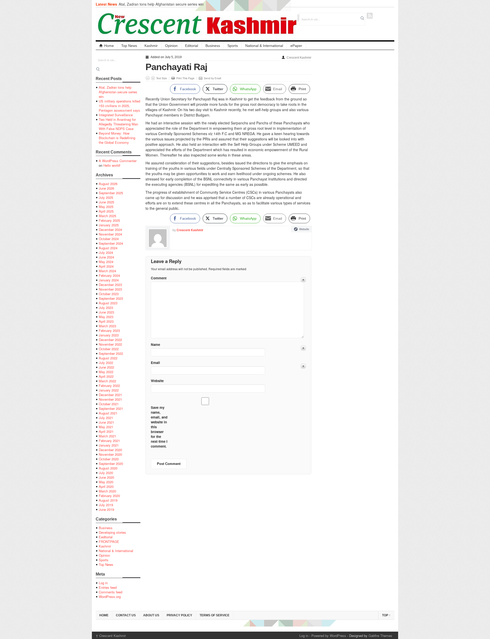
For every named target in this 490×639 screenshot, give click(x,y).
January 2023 (109, 335)
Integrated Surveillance (116, 114)
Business (212, 46)
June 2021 (106, 422)
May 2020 (106, 481)
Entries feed (108, 587)
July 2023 (106, 307)
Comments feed (110, 592)
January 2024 (109, 280)
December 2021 (110, 394)
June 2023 (106, 312)
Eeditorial (106, 536)
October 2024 (109, 238)
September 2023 (111, 298)
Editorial (191, 46)
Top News (129, 46)
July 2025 (106, 197)
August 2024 (108, 247)
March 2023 (107, 325)
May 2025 (106, 206)
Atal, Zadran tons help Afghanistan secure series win (161, 4)
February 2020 (109, 495)
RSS (370, 16)
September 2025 (111, 192)
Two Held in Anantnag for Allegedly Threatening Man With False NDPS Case (118, 124)
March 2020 (107, 491)
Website (304, 229)
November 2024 (110, 234)
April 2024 (106, 266)
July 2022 (106, 362)
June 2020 (106, 477)
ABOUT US (151, 615)
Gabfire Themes (380, 635)
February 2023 (109, 330)
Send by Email (212, 78)
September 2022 (111, 353)
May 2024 (106, 261)
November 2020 (110, 454)
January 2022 (109, 390)
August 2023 (108, 303)
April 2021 (106, 431)
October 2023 (109, 293)
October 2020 (109, 459)
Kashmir (151, 46)
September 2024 (111, 243)
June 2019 (106, 509)
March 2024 (107, 270)
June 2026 (106, 188)
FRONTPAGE (109, 541)
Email (155, 362)
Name (155, 344)
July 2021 (106, 417)
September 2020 (111, 463)
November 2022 (110, 344)
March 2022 (107, 381)
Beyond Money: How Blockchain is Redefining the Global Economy (117, 138)
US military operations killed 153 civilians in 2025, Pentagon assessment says (119, 106)
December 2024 (110, 229)
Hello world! (111, 165)
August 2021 (108, 413)
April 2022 (106, 376)
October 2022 (109, 348)
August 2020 (108, 468)
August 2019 (108, 500)
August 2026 (108, 183)
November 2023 (110, 289)
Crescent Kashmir (299, 57)
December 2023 (110, 284)
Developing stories (112, 532)
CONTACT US (126, 615)
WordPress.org (110, 596)
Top (386, 615)
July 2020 (106, 472)
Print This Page (185, 78)
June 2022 (106, 367)
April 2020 (106, 486)
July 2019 (106, 504)
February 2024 (109, 275)
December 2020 (110, 449)
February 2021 (109, 440)
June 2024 (106, 257)
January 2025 (109, 225)
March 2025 (107, 215)
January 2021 (109, 445)
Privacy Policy (179, 615)
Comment (158, 278)
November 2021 (110, 399)
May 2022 (106, 371)
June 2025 (106, 202)
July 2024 (106, 252)
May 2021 (106, 426)
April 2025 (106, 211)
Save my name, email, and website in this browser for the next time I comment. (159, 427)
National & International (264, 46)
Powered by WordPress (328, 635)
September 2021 (111, 408)
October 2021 (109, 403)
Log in (103, 582)
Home (109, 46)
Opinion (171, 46)
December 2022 (110, 339)
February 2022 (109, 385)
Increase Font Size (153, 78)
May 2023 (106, 316)
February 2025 (109, 220)
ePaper (296, 46)
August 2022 (108, 358)
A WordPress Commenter (118, 160)
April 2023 (106, 321)
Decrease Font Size (147, 78)
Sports (232, 46)
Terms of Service (214, 615)
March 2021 (107, 436)
